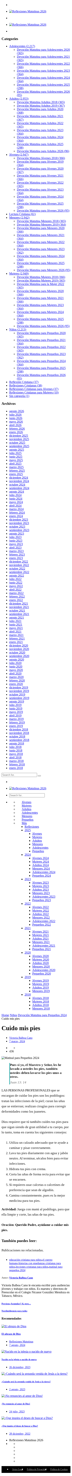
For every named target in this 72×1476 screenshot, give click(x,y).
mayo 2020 (16, 670)
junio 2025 (15, 456)
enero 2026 (16, 432)
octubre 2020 (17, 652)
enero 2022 (16, 600)
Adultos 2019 (40, 987)
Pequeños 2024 (41, 875)
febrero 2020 (17, 680)
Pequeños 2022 (41, 924)
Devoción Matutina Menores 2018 (41, 221)
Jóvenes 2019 (40, 980)
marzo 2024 (16, 509)
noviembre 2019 (19, 691)
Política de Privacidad (36, 1469)
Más (24, 823)
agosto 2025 (16, 449)
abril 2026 (15, 425)
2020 (28, 952)
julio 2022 (15, 579)
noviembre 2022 (19, 565)
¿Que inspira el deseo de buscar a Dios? (20, 1426)
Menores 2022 (41, 917)
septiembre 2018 (19, 740)
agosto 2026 (16, 411)
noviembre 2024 (19, 481)
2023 (28, 879)
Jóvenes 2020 (40, 956)
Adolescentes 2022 (43, 921)
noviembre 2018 (19, 733)
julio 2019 (15, 705)
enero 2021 (16, 642)
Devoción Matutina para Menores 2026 (43, 270)
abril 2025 (15, 463)
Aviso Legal (17, 1469)
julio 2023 (15, 537)
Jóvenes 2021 (40, 931)
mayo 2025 (16, 460)
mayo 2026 (16, 421)
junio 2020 (15, 666)
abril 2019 (15, 715)
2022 (28, 903)
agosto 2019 (16, 701)
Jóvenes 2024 (40, 858)
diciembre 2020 (18, 645)
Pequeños (27, 819)
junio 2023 (15, 540)
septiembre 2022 (19, 572)
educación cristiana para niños (25, 1259)
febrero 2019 (17, 722)
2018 (28, 994)
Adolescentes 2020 (43, 970)
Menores (19, 217)
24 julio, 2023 (17, 1411)
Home (5, 1015)
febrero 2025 (17, 470)
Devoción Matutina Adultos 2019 (41, 105)
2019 (28, 977)
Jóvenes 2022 (40, 907)
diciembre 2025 (18, 435)
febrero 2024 (17, 512)
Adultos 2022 (40, 914)
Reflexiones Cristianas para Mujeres (34, 392)
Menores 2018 (41, 1008)
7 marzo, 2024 (17, 1041)
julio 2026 (15, 414)
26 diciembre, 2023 (19, 1367)
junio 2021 (15, 624)
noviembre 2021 (19, 607)
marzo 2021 (16, 635)
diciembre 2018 (18, 729)
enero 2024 (16, 516)
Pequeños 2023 (41, 900)
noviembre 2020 (19, 649)
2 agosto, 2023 (17, 1389)
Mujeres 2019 (40, 984)
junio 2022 (15, 582)
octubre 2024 (17, 484)
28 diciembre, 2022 (19, 1433)
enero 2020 (16, 684)
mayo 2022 (16, 586)
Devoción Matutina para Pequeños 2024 (42, 1015)
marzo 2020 (16, 677)
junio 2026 (15, 418)
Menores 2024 (41, 868)
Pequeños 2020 (41, 973)
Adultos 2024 (40, 865)
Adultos (18, 98)
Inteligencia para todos (14, 1311)
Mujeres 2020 (40, 959)
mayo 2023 (16, 544)
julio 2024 (15, 495)
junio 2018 (15, 750)
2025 (28, 830)
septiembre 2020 (19, 656)
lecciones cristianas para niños (32, 1266)
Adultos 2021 (40, 938)
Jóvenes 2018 (40, 998)
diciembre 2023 (18, 519)
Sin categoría (19, 396)
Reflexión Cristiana (23, 382)
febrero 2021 (17, 638)
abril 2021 (15, 631)
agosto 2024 (16, 491)
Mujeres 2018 (40, 1001)
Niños (17, 329)
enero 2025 (16, 474)
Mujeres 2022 (40, 910)
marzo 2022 (16, 593)
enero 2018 (16, 768)
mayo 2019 (16, 712)
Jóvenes (18, 154)
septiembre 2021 (19, 614)
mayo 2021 (16, 628)
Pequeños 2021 (41, 949)
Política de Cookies (59, 1469)
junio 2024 (15, 498)
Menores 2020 (41, 966)
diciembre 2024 (18, 477)
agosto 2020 (16, 659)
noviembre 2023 (19, 523)
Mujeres (19, 273)
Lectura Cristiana (22, 214)
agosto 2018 (16, 743)
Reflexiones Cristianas (25, 385)
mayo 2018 (16, 754)
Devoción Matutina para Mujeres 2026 (43, 326)
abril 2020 (15, 673)
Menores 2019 (41, 991)
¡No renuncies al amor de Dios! (16, 1404)
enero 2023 (16, 558)
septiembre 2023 (19, 530)
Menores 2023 (41, 893)
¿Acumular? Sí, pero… (16, 1303)
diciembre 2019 (18, 687)
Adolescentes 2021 (43, 945)
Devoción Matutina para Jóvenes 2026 (43, 210)
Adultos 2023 (40, 889)
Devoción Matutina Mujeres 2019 (41, 280)
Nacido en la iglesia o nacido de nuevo (19, 1359)
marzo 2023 (16, 551)
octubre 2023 (17, 526)
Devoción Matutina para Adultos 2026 (43, 151)
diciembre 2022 (18, 561)
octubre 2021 (17, 610)
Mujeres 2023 (40, 886)
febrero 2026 (17, 428)
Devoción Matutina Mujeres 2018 (41, 277)
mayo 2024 (16, 502)
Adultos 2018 (40, 1005)
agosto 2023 (16, 533)
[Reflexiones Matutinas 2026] (27, 11)
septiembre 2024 (19, 488)
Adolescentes (22, 46)
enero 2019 (16, 726)
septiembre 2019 (19, 698)
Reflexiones (32, 826)
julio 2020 (15, 663)
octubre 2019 (17, 694)
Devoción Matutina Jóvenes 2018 (41, 158)
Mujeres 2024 (40, 861)
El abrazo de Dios (11, 1333)
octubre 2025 (17, 442)
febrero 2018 (17, 764)
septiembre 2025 (19, 446)
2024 (28, 854)
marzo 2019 (16, 719)
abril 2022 (15, 589)
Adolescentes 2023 (43, 896)
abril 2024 (15, 505)
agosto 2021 (16, 617)
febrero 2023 (17, 554)
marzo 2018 (16, 761)
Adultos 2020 (40, 963)
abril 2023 (15, 547)
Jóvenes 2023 (40, 882)
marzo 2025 (16, 467)
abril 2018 (15, 757)
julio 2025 (15, 453)
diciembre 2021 (18, 603)
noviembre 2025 (19, 439)
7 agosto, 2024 (17, 1345)
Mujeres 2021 (40, 935)
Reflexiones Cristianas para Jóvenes (33, 389)
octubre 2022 (17, 568)
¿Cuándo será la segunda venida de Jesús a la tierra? (26, 1381)
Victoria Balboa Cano (20, 1037)
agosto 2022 (16, 575)
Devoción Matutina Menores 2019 (41, 224)
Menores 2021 (41, 942)
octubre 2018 (17, 736)
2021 (28, 928)
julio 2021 (15, 621)
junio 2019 (15, 708)
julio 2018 (15, 747)
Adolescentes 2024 (43, 872)
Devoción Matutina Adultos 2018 (41, 102)
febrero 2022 (17, 596)
